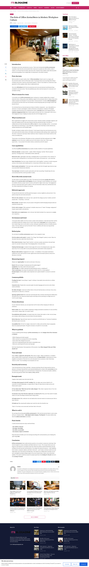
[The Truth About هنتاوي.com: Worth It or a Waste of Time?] (65, 18)
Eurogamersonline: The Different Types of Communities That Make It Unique (34, 509)
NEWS (35, 7)
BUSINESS (46, 7)
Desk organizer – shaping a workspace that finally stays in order (73, 93)
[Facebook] (6, 67)
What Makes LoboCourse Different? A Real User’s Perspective (15, 492)
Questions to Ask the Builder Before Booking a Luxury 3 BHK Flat (71, 71)
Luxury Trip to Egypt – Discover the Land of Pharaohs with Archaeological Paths (74, 101)
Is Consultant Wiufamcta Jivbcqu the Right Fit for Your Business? (34, 492)
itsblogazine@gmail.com (17, 544)
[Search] (76, 7)
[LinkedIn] (6, 73)
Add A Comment (34, 517)
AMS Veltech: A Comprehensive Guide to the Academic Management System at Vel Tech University (74, 47)
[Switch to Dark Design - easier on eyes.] (78, 7)
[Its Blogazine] (19, 3)
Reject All (75, 564)
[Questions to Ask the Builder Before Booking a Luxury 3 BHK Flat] (71, 62)
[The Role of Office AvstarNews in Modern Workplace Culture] (34, 45)
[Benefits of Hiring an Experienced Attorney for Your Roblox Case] (65, 85)
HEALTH (40, 7)
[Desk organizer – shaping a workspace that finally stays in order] (65, 92)
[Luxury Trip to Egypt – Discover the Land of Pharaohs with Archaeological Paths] (65, 101)
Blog (63, 68)
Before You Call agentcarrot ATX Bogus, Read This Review (51, 492)
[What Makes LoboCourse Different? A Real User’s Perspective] (17, 485)
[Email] (6, 79)
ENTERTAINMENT (60, 7)
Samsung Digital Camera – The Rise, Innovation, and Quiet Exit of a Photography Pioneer (74, 36)
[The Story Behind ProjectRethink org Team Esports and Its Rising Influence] (17, 502)
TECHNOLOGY (21, 7)
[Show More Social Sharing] (38, 26)
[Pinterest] (6, 76)
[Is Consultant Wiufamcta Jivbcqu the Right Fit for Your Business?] (34, 485)
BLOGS (52, 7)
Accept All (83, 564)
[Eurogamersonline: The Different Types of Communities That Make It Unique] (34, 502)
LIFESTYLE (29, 7)
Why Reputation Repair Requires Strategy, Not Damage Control (51, 508)
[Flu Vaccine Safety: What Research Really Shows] (65, 27)
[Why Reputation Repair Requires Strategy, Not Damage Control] (51, 502)
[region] (44, 563)
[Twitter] (6, 70)
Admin (19, 466)
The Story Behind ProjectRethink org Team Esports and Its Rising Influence (17, 509)
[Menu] (10, 8)
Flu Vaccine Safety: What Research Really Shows (74, 27)
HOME (15, 7)
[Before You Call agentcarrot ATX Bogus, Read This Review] (51, 485)
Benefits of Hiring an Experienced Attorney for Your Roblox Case (74, 85)
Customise (67, 564)
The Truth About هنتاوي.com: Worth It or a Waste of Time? (74, 18)
